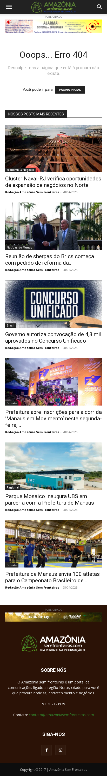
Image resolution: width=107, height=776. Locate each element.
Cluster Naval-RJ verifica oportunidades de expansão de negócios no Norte (53, 181)
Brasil (10, 325)
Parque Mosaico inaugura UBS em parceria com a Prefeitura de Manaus (49, 499)
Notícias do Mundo (19, 247)
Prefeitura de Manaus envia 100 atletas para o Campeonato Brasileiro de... (52, 577)
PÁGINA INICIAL (70, 90)
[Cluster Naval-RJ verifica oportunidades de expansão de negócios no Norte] (53, 148)
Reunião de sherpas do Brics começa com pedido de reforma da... (49, 259)
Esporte (12, 403)
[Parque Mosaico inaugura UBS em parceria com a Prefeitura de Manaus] (53, 466)
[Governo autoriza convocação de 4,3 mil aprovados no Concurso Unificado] (53, 304)
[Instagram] (60, 750)
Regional (13, 487)
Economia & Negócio (20, 170)
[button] (9, 7)
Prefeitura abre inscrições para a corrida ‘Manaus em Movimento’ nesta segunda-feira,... (53, 418)
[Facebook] (46, 750)
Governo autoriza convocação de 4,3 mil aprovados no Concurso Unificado (53, 337)
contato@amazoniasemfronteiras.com (61, 714)
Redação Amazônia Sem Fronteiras (32, 192)
